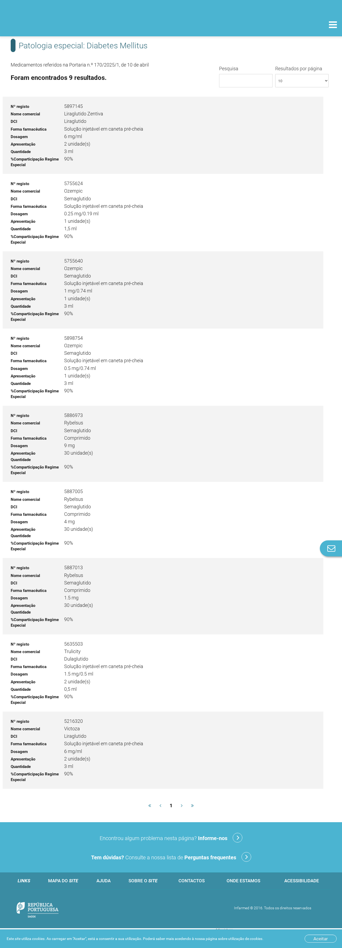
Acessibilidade (301, 880)
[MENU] (333, 25)
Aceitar (320, 938)
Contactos (191, 880)
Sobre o (143, 880)
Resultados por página (298, 68)
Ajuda (103, 880)
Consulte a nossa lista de (163, 857)
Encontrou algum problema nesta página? (163, 838)
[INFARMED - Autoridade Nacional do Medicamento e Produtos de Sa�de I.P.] (40, 24)
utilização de (245, 939)
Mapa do (63, 880)
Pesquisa (228, 68)
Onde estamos (243, 880)
